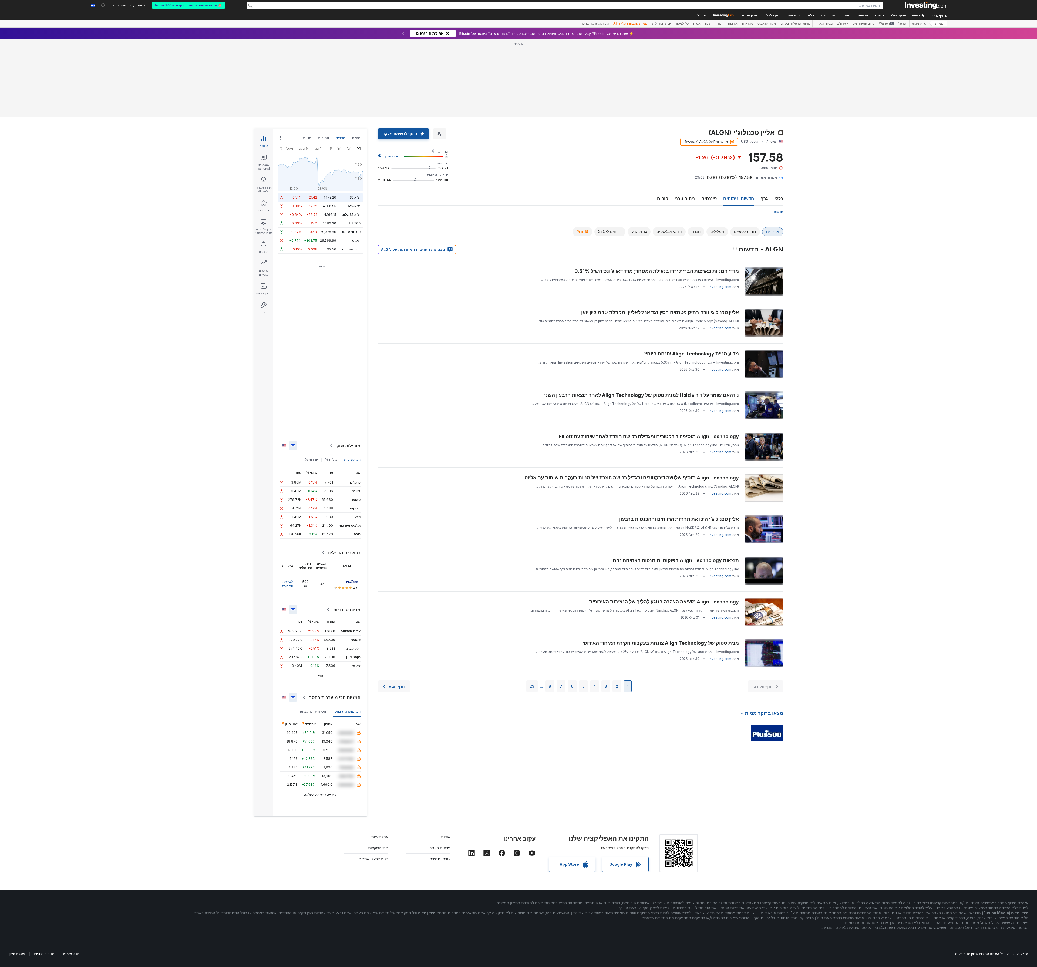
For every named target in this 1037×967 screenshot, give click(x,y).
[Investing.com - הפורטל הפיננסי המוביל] (926, 5)
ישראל (902, 23)
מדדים (340, 138)
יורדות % (311, 460)
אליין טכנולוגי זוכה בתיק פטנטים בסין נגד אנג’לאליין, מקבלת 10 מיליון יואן (660, 312)
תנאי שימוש (71, 954)
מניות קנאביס (766, 23)
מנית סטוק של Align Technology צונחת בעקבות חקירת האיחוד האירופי (661, 643)
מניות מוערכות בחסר (595, 23)
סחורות (323, 138)
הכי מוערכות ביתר (312, 711)
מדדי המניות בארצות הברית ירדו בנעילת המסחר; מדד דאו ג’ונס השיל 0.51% (656, 271)
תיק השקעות (378, 847)
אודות (445, 836)
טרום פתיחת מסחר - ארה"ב (855, 23)
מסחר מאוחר (824, 23)
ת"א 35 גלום (351, 215)
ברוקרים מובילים (344, 552)
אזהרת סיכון (17, 954)
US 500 (355, 223)
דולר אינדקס (351, 249)
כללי (779, 198)
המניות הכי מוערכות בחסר (335, 697)
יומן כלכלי (772, 15)
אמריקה (747, 23)
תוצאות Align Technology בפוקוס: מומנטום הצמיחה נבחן (675, 560)
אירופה (733, 23)
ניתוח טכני (685, 198)
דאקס (356, 241)
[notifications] (103, 5)
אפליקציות (379, 836)
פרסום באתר (440, 847)
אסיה (697, 23)
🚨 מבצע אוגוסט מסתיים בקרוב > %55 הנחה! (188, 5)
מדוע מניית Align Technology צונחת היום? (691, 354)
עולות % (331, 460)
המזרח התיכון (714, 23)
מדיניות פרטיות (44, 954)
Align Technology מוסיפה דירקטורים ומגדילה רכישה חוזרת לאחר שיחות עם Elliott (649, 436)
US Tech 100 (351, 232)
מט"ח (356, 138)
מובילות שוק (348, 445)
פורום (662, 198)
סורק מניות (750, 15)
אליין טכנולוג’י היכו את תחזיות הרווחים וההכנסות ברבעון (679, 519)
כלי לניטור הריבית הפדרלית (670, 23)
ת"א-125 (354, 206)
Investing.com (720, 287)
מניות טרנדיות (347, 609)
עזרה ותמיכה (440, 859)
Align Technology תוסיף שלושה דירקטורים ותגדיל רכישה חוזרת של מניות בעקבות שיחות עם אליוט (631, 478)
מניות (939, 23)
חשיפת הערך (393, 156)
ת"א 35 (355, 197)
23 (532, 686)
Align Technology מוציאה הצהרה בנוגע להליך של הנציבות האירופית (664, 602)
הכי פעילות (352, 460)
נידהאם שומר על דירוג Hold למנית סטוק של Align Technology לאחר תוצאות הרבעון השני (641, 395)
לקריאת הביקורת (287, 584)
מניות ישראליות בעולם (795, 23)
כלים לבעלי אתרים (373, 859)
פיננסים (709, 198)
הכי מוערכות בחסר (347, 711)
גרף (764, 198)
